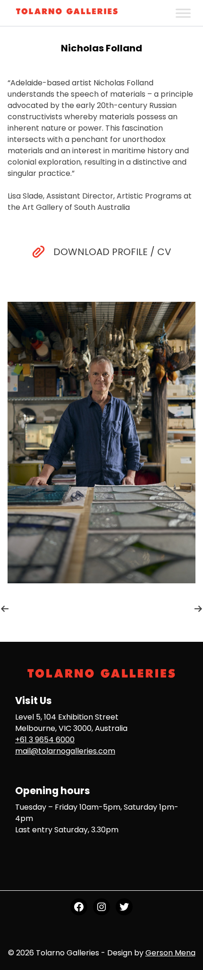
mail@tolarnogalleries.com (65, 751)
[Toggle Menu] (183, 12)
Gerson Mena (170, 952)
